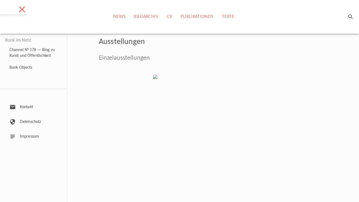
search (350, 17)
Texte (228, 16)
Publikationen (197, 16)
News (119, 16)
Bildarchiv (146, 16)
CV (169, 16)
